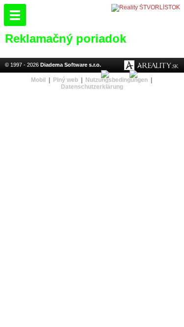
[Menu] (15, 15)
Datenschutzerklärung (92, 86)
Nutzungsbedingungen (116, 79)
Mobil (38, 79)
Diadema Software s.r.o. (70, 65)
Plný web (65, 79)
